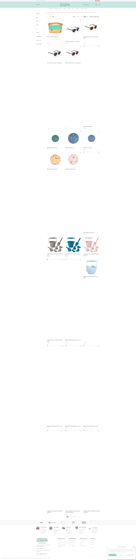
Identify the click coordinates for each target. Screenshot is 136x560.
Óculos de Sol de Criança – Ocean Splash (54, 62)
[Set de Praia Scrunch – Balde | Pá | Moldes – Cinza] (55, 244)
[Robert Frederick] (62, 522)
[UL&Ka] (84, 522)
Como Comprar (82, 540)
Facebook (92, 540)
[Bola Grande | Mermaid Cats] (73, 159)
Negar (121, 555)
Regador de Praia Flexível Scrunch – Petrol (73, 339)
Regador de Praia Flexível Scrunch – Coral (72, 426)
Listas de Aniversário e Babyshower (61, 546)
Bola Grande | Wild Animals (52, 169)
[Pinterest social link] (43, 554)
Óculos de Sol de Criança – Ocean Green (72, 41)
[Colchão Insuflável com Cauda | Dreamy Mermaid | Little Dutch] (73, 470)
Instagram (92, 542)
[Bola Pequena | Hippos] (91, 138)
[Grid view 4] (87, 16)
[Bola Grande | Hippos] (73, 138)
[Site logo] (65, 4)
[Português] (95, 0)
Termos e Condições (72, 542)
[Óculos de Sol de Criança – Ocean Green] (73, 29)
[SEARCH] (96, 4)
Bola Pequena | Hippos (87, 147)
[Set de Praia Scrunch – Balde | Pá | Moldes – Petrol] (73, 244)
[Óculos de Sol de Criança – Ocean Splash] (55, 53)
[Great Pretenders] (94, 522)
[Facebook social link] (37, 554)
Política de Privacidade (121, 557)
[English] (97, 0)
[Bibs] (41, 522)
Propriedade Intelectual (61, 542)
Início (48, 16)
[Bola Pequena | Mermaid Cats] (91, 191)
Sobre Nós (59, 540)
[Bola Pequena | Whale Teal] (55, 138)
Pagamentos (82, 542)
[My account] (37, 5)
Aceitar (112, 555)
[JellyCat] (52, 522)
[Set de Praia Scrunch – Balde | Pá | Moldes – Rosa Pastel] (91, 244)
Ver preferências (130, 555)
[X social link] (39, 554)
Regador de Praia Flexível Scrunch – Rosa (54, 426)
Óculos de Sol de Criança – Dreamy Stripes (73, 62)
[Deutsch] (99, 0)
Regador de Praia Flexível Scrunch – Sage (90, 426)
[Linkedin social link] (44, 554)
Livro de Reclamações (72, 545)
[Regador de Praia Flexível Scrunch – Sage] (91, 385)
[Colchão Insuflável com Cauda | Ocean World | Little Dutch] (91, 470)
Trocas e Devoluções (83, 545)
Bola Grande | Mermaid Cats (70, 169)
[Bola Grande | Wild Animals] (55, 159)
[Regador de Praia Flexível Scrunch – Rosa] (55, 385)
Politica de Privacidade (72, 540)
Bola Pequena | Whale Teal (52, 147)
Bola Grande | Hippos (69, 147)
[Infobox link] (42, 530)
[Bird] (73, 522)
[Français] (98, 0)
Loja (50, 16)
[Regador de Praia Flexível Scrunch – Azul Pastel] (91, 267)
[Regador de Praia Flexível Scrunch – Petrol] (73, 299)
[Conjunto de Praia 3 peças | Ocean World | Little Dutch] (55, 470)
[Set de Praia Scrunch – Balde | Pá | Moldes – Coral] (55, 299)
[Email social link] (41, 554)
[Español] (96, 0)
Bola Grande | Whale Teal (88, 126)
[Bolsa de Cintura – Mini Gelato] (55, 27)
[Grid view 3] (85, 16)
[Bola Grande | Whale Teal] (91, 85)
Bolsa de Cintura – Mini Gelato (52, 36)
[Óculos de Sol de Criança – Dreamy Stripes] (73, 53)
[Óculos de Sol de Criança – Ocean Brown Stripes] (91, 27)
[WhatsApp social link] (46, 554)
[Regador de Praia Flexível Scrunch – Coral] (73, 385)
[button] (133, 546)
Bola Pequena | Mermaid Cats (88, 232)
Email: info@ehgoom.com (41, 548)
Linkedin (92, 547)
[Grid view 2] (83, 16)
